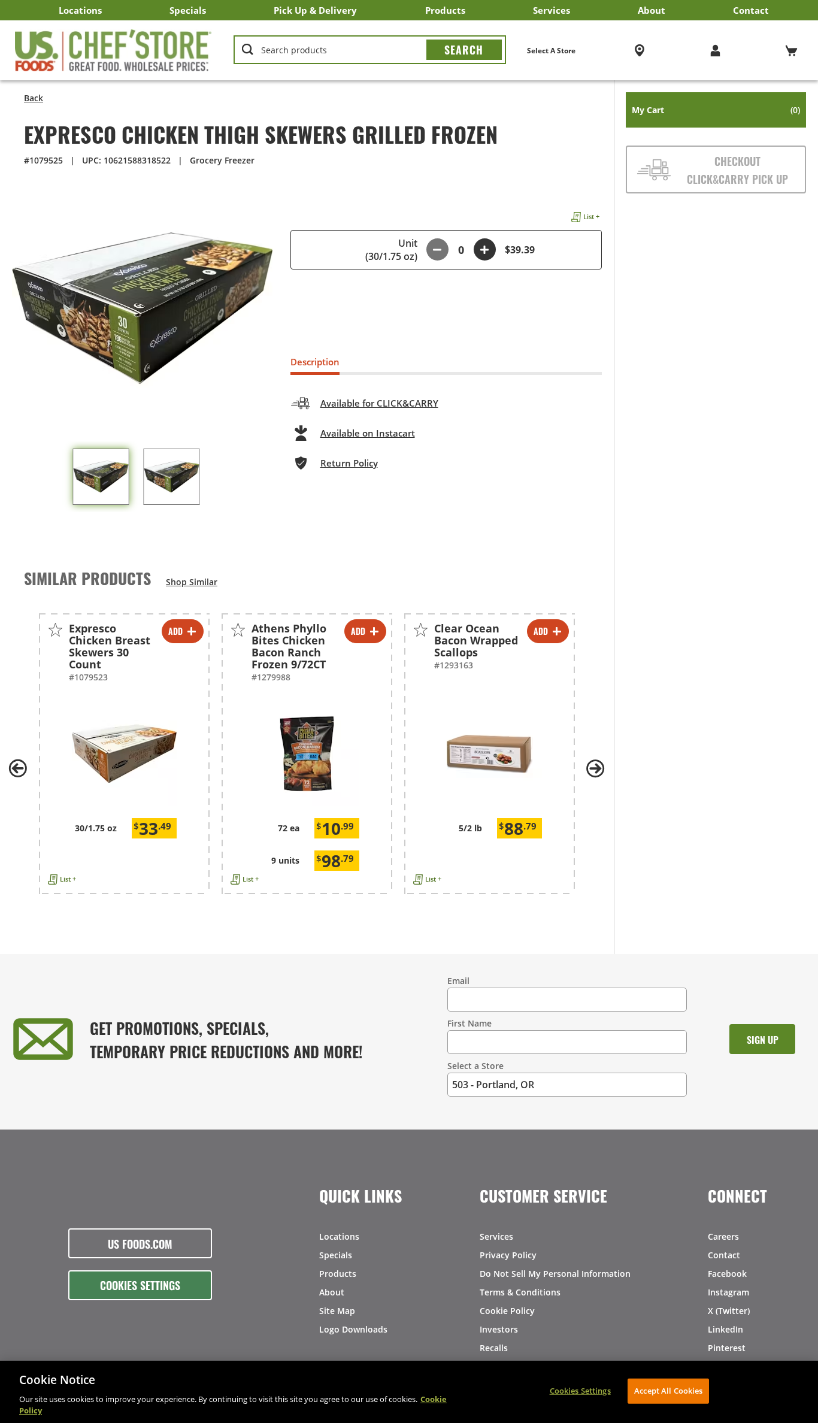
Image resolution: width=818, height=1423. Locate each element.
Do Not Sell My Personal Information (555, 1273)
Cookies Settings (140, 1285)
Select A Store (551, 51)
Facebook (727, 1273)
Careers (723, 1236)
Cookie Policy (507, 1310)
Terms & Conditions (520, 1292)
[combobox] (370, 50)
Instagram (728, 1292)
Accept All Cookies (668, 1390)
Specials (187, 10)
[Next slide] (596, 768)
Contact (751, 10)
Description (315, 362)
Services (551, 10)
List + (591, 216)
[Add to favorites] (55, 629)
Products (445, 10)
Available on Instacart (367, 433)
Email (458, 980)
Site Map (337, 1310)
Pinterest (727, 1348)
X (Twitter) (729, 1310)
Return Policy (349, 463)
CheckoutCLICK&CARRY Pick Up (737, 169)
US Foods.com (140, 1243)
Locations (80, 10)
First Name (469, 1023)
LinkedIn (725, 1329)
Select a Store (475, 1065)
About (651, 10)
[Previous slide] (18, 768)
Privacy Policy (508, 1255)
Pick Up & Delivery (315, 10)
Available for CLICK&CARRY (379, 403)
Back (33, 98)
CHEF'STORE (113, 50)
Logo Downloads (353, 1329)
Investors (499, 1329)
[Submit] (464, 50)
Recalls (494, 1348)
